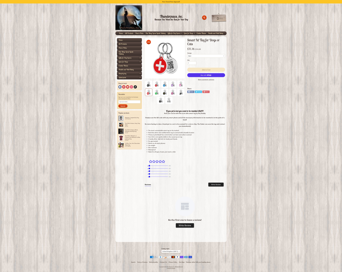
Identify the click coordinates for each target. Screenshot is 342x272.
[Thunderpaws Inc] (128, 17)
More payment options (206, 79)
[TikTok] (135, 87)
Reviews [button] (148, 185)
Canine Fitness (201, 33)
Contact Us (163, 262)
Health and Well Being (215, 33)
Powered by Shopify (171, 268)
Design (189, 53)
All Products (129, 33)
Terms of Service (142, 262)
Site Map (181, 262)
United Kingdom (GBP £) (170, 251)
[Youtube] (127, 87)
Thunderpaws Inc (170, 266)
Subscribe (123, 106)
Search (133, 262)
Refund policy (153, 262)
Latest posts (130, 77)
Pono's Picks (139, 33)
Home (121, 33)
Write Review (216, 185)
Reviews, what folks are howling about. (198, 262)
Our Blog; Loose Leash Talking (155, 33)
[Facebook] (120, 87)
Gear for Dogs (189, 33)
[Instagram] (131, 87)
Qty (188, 60)
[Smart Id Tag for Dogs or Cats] (148, 84)
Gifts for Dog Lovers (175, 33)
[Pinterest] (123, 87)
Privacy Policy (173, 262)
